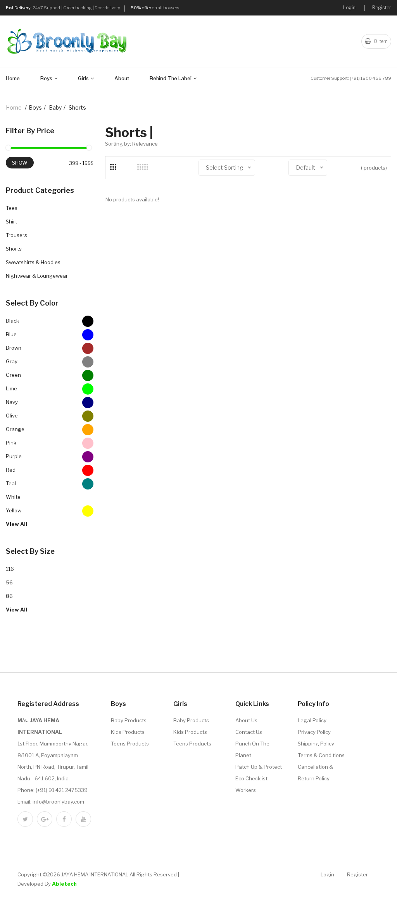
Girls (84, 78)
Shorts (14, 249)
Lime (11, 388)
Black (12, 321)
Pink (11, 443)
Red (11, 470)
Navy (12, 402)
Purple (14, 456)
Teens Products (130, 743)
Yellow (13, 510)
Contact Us (248, 732)
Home (13, 78)
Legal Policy (312, 720)
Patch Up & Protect (258, 767)
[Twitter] (25, 819)
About (121, 78)
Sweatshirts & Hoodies (33, 262)
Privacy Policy (314, 732)
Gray (11, 361)
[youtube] (83, 819)
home (14, 107)
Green (13, 375)
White (13, 497)
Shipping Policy (316, 743)
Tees (11, 208)
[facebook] (64, 819)
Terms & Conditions (321, 755)
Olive (12, 415)
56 (9, 582)
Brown (13, 348)
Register (381, 7)
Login (349, 7)
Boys (47, 78)
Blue (11, 334)
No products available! (132, 199)
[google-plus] (44, 819)
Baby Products (129, 720)
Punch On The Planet (252, 749)
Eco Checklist (251, 778)
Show (20, 163)
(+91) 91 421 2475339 (62, 790)
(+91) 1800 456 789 (370, 78)
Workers (245, 790)
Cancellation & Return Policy (315, 772)
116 (10, 569)
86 (9, 596)
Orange (15, 429)
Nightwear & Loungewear (37, 276)
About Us (246, 720)
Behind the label (171, 78)
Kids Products (128, 732)
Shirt (11, 221)
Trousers (16, 235)
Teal (11, 483)
